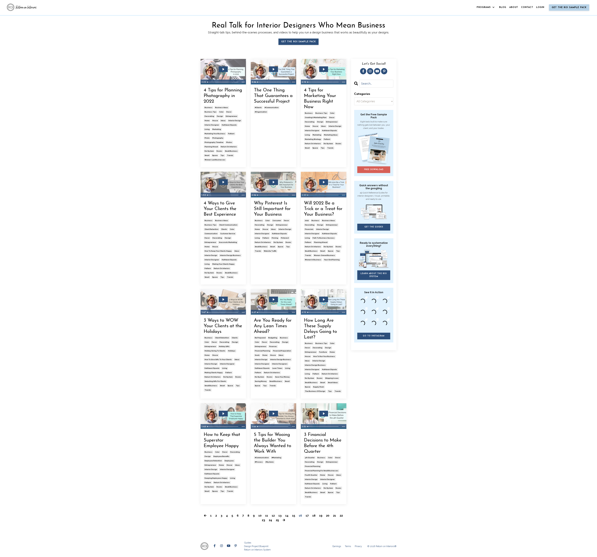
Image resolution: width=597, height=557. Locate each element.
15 (293, 515)
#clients (258, 107)
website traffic (270, 251)
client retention (211, 229)
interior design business (230, 255)
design (220, 116)
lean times (277, 368)
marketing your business (215, 133)
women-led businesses (215, 160)
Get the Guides (373, 227)
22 (341, 515)
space (215, 155)
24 (270, 520)
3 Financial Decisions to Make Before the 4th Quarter (322, 443)
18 (313, 515)
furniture (323, 352)
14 (286, 515)
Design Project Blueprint (256, 546)
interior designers (279, 364)
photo (207, 138)
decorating (209, 116)
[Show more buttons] (243, 82)
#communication (272, 107)
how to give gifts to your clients (218, 359)
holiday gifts (224, 346)
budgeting (272, 338)
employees (229, 461)
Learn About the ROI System (374, 275)
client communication (228, 225)
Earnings (337, 546)
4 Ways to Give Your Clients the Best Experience (220, 209)
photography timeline (214, 142)
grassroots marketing (228, 242)
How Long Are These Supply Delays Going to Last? (320, 329)
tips (222, 155)
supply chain (318, 387)
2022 (307, 220)
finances (273, 346)
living (207, 129)
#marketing (276, 457)
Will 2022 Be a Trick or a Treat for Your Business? (323, 209)
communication (211, 233)
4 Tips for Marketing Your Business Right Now (320, 98)
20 (327, 515)
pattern (231, 133)
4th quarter (310, 457)
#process (259, 462)
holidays (231, 351)
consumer (277, 220)
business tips (210, 112)
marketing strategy (313, 139)
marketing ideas (331, 135)
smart (207, 155)
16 (300, 515)
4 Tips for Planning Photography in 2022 (223, 96)
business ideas (221, 107)
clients (224, 229)
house (215, 120)
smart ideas (333, 382)
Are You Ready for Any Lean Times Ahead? (273, 326)
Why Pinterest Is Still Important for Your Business (272, 209)
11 (266, 515)
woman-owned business (324, 255)
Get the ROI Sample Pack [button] (569, 7)
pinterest (285, 238)
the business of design (315, 391)
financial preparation (282, 351)
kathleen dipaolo (229, 125)
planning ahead (211, 147)
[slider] (223, 82)
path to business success (324, 238)
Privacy (358, 546)
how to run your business (324, 356)
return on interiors (229, 147)
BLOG (502, 7)
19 (320, 515)
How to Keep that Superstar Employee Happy (222, 440)
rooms (219, 151)
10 (259, 515)
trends (230, 155)
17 (307, 515)
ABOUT (513, 7)
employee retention (213, 461)
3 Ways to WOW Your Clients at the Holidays (223, 326)
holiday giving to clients (215, 351)
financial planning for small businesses (321, 470)
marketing (216, 129)
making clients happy (214, 372)
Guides (247, 542)
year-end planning (332, 260)
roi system (209, 151)
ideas (223, 120)
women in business (313, 260)
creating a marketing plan (315, 117)
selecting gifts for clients (215, 381)
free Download (373, 170)
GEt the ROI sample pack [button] (298, 42)
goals (257, 355)
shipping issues (332, 378)
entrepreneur (231, 116)
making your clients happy (223, 264)
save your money (282, 377)
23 (263, 520)
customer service (227, 233)
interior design (234, 120)
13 (280, 515)
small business (231, 151)
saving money (261, 381)
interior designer (212, 125)
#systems (270, 462)
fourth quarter (311, 475)
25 (277, 520)
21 (334, 515)
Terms (348, 546)
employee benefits (221, 456)
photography (217, 138)
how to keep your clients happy (218, 251)
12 (273, 515)
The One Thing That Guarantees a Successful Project (273, 96)
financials (309, 229)
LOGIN (540, 7)
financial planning (262, 351)
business (208, 107)
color (221, 112)
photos (229, 142)
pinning (275, 238)
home (207, 120)
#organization (261, 112)
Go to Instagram (373, 336)
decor (228, 112)
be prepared (260, 338)
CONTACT (527, 7)
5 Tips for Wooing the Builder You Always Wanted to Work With (272, 443)
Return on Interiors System (257, 549)
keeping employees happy (216, 478)
